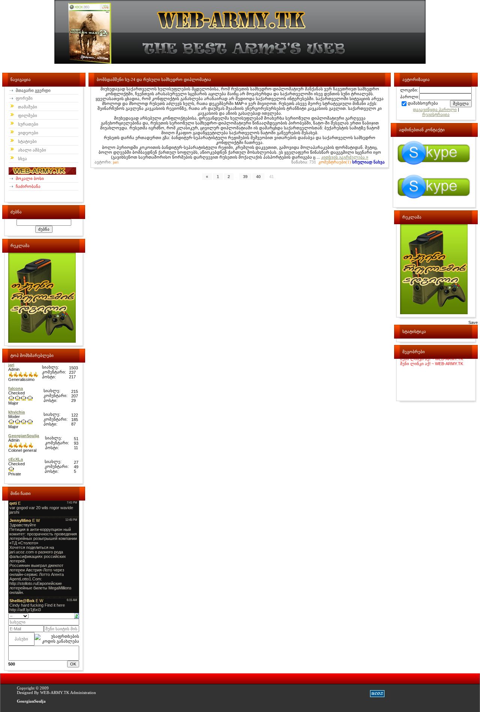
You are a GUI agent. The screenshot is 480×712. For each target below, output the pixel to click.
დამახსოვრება (423, 103)
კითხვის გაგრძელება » (344, 157)
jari (115, 162)
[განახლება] (76, 615)
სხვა (22, 158)
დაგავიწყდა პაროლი (435, 109)
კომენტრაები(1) (334, 162)
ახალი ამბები (32, 150)
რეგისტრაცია (436, 114)
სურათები (28, 124)
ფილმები (27, 115)
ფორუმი (24, 98)
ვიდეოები (28, 132)
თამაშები (27, 107)
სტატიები (27, 141)
